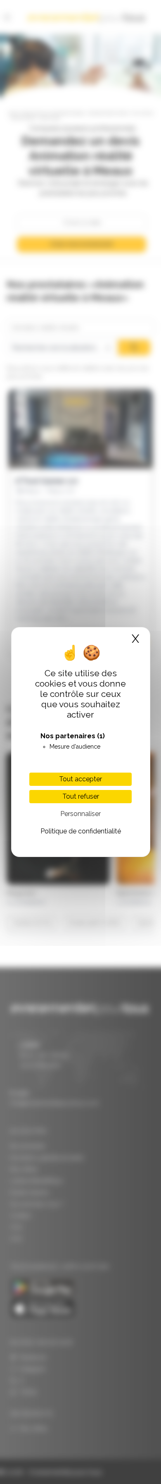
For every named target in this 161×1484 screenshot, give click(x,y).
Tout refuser (80, 796)
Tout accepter (80, 779)
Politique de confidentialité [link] (80, 831)
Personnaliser (80, 814)
